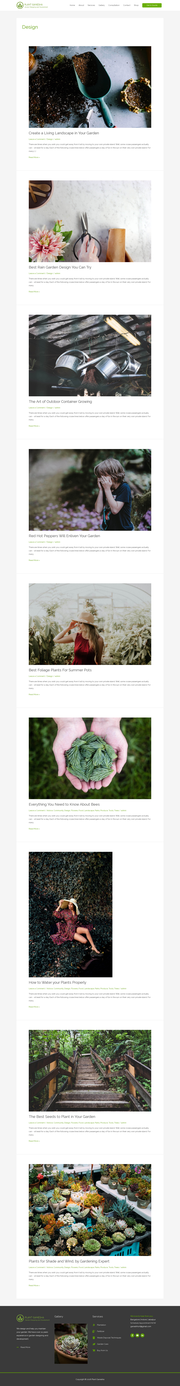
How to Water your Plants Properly (57, 982)
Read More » (34, 157)
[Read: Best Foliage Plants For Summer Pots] (90, 624)
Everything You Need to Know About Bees (64, 804)
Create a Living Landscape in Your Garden (64, 133)
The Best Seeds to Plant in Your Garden (62, 1116)
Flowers (74, 810)
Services (91, 5)
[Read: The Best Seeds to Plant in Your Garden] (90, 1070)
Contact (126, 5)
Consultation (114, 5)
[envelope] (137, 1335)
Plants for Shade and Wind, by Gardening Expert (69, 1261)
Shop (136, 5)
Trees (116, 810)
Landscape (89, 810)
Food (81, 810)
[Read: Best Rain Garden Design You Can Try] (90, 221)
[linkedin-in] (142, 1335)
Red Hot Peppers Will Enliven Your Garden (64, 536)
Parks (97, 810)
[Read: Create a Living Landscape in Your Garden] (90, 87)
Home (72, 5)
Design (50, 139)
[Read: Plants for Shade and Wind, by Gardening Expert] (90, 1210)
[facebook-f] (132, 1335)
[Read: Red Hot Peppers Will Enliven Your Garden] (90, 490)
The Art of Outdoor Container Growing (60, 401)
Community (58, 810)
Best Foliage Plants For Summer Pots (60, 670)
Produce (104, 810)
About (81, 5)
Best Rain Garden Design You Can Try (60, 267)
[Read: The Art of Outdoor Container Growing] (90, 355)
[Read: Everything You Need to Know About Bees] (90, 758)
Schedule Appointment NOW (143, 1323)
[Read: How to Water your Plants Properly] (70, 914)
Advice (50, 810)
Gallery (102, 5)
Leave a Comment (37, 139)
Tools (111, 810)
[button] (152, 5)
